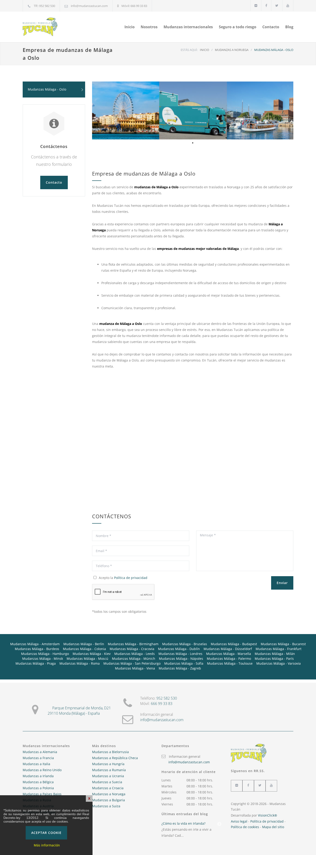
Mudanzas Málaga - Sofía (183, 663)
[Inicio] (65, 27)
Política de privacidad (130, 577)
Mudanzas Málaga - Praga (35, 663)
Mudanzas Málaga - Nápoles (181, 658)
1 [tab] (192, 143)
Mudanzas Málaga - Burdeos (37, 649)
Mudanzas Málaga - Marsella (228, 653)
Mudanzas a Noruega (108, 794)
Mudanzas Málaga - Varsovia (278, 663)
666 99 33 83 (161, 703)
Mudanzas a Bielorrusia (110, 752)
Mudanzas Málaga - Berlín (83, 644)
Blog (289, 26)
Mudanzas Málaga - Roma (79, 663)
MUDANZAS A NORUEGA (231, 50)
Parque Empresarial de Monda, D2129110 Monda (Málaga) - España (79, 710)
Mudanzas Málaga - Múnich (133, 658)
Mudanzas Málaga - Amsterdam (35, 644)
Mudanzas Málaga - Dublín (179, 649)
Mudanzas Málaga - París (274, 658)
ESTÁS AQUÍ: (189, 50)
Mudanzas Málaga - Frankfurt (278, 649)
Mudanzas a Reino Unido (42, 770)
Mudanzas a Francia (38, 758)
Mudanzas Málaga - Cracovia (132, 649)
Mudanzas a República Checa (115, 758)
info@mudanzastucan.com (89, 6)
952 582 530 (166, 698)
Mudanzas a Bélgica (38, 782)
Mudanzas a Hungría (108, 764)
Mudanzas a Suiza (106, 806)
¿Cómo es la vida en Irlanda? (183, 823)
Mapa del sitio (273, 827)
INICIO (204, 50)
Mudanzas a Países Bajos (42, 794)
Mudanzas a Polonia (38, 788)
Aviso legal (239, 821)
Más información (47, 845)
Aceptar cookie (46, 832)
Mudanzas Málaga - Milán (275, 653)
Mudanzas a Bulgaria (108, 800)
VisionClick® (267, 815)
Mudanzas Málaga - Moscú (87, 658)
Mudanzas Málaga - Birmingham (133, 644)
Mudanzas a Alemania (40, 752)
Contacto (270, 26)
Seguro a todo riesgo (237, 26)
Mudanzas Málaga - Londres (180, 653)
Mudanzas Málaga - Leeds (134, 653)
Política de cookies (245, 827)
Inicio (129, 26)
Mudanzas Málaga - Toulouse (230, 663)
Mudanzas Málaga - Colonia (84, 649)
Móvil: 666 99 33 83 (134, 6)
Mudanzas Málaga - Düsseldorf (228, 649)
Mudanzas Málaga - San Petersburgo (132, 663)
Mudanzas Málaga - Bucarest (283, 644)
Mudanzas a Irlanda (38, 776)
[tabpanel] (192, 110)
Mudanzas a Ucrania (108, 776)
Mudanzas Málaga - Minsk (42, 658)
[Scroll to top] (303, 842)
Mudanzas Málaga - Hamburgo (45, 653)
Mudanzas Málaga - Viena (135, 668)
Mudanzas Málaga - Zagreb (180, 668)
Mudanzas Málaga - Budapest (234, 644)
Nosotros (149, 26)
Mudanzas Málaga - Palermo (229, 658)
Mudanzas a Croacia (108, 788)
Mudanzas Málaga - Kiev (92, 653)
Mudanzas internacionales (188, 26)
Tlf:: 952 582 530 (44, 6)
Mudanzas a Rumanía (109, 770)
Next (219, 824)
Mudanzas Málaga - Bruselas (184, 644)
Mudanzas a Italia (36, 764)
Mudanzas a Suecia (107, 782)
